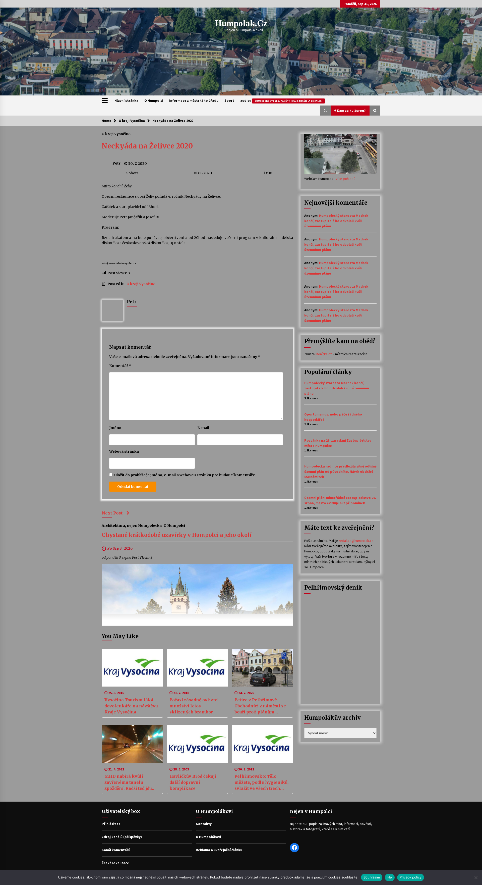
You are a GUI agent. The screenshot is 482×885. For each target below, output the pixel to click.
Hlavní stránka (126, 100)
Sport (229, 100)
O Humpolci (153, 100)
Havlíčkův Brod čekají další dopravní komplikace (192, 782)
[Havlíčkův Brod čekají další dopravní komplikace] (197, 744)
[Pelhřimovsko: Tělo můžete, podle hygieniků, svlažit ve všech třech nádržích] (262, 744)
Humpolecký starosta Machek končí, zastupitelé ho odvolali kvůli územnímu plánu (336, 220)
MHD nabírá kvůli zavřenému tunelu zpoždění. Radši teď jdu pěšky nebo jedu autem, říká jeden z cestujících (129, 782)
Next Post (112, 512)
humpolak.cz (241, 23)
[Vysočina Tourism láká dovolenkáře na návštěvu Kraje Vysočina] (132, 668)
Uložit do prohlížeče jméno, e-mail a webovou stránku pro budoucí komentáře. (185, 475)
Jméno (115, 428)
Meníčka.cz (324, 354)
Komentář (120, 365)
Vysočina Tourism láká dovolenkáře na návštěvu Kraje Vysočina (131, 705)
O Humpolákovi (208, 837)
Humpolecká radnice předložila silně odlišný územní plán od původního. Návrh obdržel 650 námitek (340, 471)
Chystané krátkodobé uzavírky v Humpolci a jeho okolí (177, 535)
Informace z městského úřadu (193, 100)
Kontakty (204, 823)
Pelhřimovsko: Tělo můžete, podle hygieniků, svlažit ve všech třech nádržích (261, 782)
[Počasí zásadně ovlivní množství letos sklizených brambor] (197, 668)
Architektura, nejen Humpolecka (132, 526)
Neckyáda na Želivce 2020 (147, 145)
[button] (325, 111)
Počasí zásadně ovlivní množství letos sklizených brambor (193, 705)
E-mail (203, 428)
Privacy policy (411, 877)
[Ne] (475, 877)
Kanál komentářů (116, 850)
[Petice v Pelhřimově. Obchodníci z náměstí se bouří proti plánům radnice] (262, 668)
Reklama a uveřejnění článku (219, 850)
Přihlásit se (111, 823)
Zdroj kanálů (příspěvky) (122, 837)
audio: (281, 100)
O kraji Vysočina (116, 134)
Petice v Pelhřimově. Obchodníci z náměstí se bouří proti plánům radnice (260, 706)
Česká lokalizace (115, 863)
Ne (389, 877)
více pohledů (345, 178)
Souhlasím (372, 877)
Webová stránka (124, 451)
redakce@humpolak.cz (356, 540)
